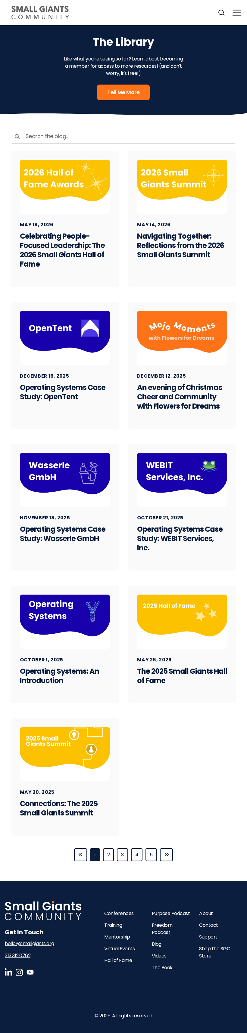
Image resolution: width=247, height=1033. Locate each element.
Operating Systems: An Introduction (59, 676)
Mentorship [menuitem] (117, 936)
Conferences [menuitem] (119, 913)
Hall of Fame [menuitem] (118, 960)
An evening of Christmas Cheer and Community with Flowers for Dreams (179, 397)
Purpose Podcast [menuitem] (171, 913)
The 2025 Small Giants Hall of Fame (182, 676)
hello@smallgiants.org (29, 943)
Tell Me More (123, 92)
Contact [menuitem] (208, 925)
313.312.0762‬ (17, 955)
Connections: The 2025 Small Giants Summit (59, 808)
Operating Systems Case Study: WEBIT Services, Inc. (180, 538)
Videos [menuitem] (159, 955)
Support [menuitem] (208, 936)
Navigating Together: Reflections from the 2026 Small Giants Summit (180, 245)
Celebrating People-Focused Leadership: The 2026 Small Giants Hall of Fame (62, 250)
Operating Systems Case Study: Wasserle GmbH (62, 533)
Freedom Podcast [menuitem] (162, 929)
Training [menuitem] (113, 925)
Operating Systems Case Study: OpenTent (62, 392)
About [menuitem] (206, 913)
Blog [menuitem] (156, 944)
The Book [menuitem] (162, 967)
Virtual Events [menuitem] (119, 948)
